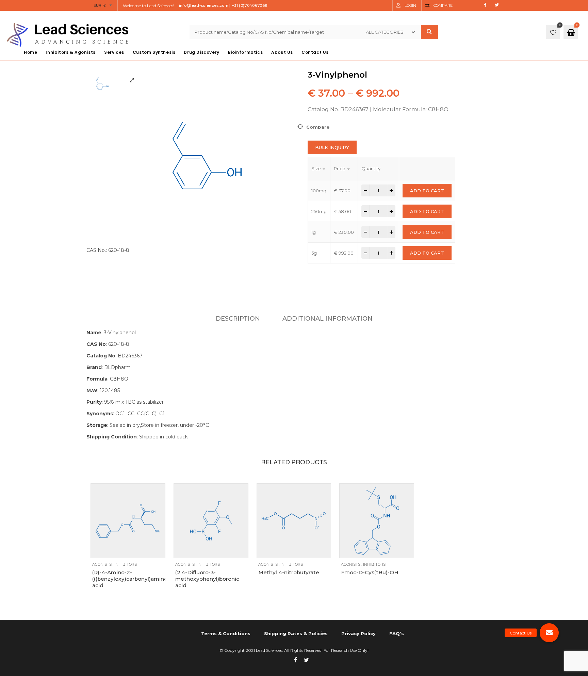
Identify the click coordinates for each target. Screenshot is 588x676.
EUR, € (100, 5)
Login (410, 5)
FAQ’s (396, 633)
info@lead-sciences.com (203, 5)
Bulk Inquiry (332, 147)
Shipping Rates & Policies (296, 633)
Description (238, 318)
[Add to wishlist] (113, 550)
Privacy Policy (358, 633)
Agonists (102, 564)
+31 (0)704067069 (249, 5)
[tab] (238, 318)
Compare (443, 5)
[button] (549, 632)
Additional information (327, 318)
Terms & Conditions (225, 633)
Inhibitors (125, 564)
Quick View (126, 550)
